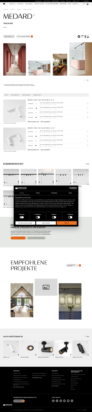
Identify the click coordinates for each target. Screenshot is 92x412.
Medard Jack (6, 357)
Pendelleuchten (17, 379)
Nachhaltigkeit (55, 1)
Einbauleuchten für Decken (20, 377)
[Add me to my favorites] (34, 15)
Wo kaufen (73, 380)
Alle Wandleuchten (37, 377)
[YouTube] (68, 400)
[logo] (4, 4)
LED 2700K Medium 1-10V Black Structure (51, 107)
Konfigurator (38, 1)
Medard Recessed (25, 357)
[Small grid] (88, 163)
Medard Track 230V (77, 357)
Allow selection (46, 223)
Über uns (68, 1)
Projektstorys (55, 373)
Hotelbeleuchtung (56, 377)
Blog (72, 387)
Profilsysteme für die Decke (20, 381)
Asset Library (46, 1)
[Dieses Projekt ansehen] (22, 300)
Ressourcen (74, 385)
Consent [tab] (22, 193)
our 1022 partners (24, 200)
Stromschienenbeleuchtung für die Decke (21, 384)
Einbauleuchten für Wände (39, 375)
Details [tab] (38, 193)
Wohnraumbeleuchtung (58, 375)
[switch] (38, 217)
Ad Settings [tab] (54, 193)
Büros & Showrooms (76, 378)
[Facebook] (57, 400)
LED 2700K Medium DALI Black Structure (51, 116)
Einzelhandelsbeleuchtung (58, 384)
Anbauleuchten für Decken (20, 375)
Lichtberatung (74, 376)
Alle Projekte (55, 386)
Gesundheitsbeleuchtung (58, 379)
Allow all (67, 223)
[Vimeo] (64, 400)
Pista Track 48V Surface (9, 207)
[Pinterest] (71, 400)
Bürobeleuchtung (56, 381)
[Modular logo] (7, 405)
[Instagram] (53, 400)
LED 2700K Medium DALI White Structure (51, 112)
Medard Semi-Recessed (43, 357)
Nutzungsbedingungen (38, 409)
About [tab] (70, 193)
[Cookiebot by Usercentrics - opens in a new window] (70, 188)
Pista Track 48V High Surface (10, 185)
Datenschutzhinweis (17, 409)
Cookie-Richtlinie (27, 409)
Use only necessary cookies (25, 223)
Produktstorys (17, 373)
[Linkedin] (60, 400)
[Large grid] (86, 163)
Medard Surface (59, 357)
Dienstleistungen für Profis (78, 374)
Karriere (63, 1)
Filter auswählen (45, 121)
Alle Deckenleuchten (18, 387)
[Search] (84, 4)
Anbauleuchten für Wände (39, 373)
